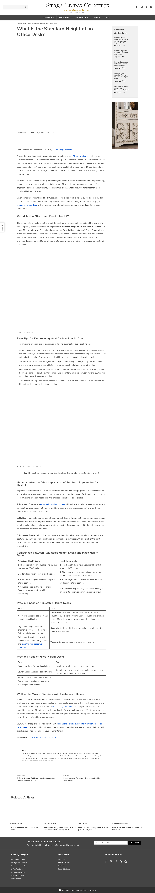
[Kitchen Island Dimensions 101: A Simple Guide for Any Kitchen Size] (133, 39)
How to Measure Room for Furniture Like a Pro (127, 828)
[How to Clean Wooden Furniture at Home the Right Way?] (133, 75)
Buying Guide (82, 823)
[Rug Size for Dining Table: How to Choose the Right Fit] (133, 88)
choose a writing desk (27, 205)
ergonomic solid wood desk (52, 504)
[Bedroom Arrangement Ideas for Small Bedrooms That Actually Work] (60, 813)
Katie (41, 132)
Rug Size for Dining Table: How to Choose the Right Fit (121, 88)
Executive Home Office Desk (25, 333)
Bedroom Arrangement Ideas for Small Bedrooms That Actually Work (60, 828)
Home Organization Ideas (120, 823)
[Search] (25, 7)
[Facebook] (136, 7)
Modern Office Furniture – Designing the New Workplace (82, 779)
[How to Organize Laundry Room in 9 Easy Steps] (133, 52)
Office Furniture (21, 24)
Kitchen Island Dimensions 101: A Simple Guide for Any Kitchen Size (121, 40)
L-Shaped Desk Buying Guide (43, 737)
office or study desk (81, 156)
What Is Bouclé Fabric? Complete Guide (24, 828)
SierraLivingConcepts (62, 149)
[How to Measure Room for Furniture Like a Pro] (128, 813)
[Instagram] (141, 7)
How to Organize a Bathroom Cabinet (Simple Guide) (121, 64)
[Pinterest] (146, 7)
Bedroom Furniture (16, 823)
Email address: (111, 843)
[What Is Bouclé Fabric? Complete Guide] (26, 813)
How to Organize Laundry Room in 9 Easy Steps (121, 52)
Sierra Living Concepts (62, 706)
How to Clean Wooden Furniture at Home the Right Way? (121, 76)
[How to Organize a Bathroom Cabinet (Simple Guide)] (133, 63)
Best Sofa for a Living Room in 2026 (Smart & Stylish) (93, 828)
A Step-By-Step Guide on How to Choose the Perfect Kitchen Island (36, 779)
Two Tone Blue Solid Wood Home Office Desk (29, 467)
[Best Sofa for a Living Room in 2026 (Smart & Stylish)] (94, 813)
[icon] (150, 8)
